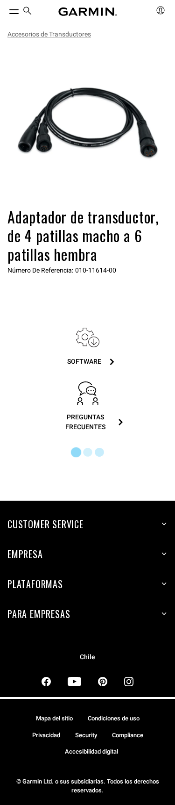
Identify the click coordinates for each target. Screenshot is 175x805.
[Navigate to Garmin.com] (87, 11)
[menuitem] (28, 12)
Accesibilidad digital (91, 751)
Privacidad (46, 735)
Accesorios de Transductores (49, 34)
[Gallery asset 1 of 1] (87, 125)
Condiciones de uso (114, 718)
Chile (87, 657)
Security (86, 735)
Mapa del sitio (54, 718)
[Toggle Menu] (5, 9)
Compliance (127, 735)
